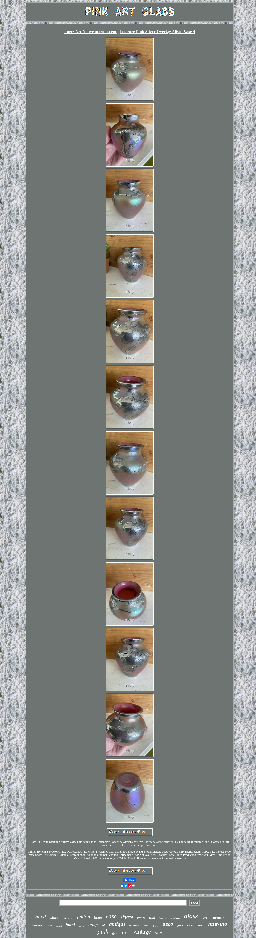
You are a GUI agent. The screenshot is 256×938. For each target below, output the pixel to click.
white (54, 917)
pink (102, 931)
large (98, 917)
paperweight (37, 925)
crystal (59, 926)
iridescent (67, 918)
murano (217, 923)
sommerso (134, 925)
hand (70, 924)
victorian (155, 926)
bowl (40, 916)
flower (162, 918)
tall (103, 925)
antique (117, 924)
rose (125, 932)
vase (111, 916)
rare (158, 932)
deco (168, 924)
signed (127, 916)
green (180, 925)
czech (49, 925)
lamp (93, 924)
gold (115, 933)
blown (141, 917)
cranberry (175, 918)
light (204, 917)
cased (200, 925)
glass (191, 915)
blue (145, 925)
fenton (83, 916)
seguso (82, 926)
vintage (142, 931)
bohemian (217, 917)
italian (189, 925)
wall (152, 917)
